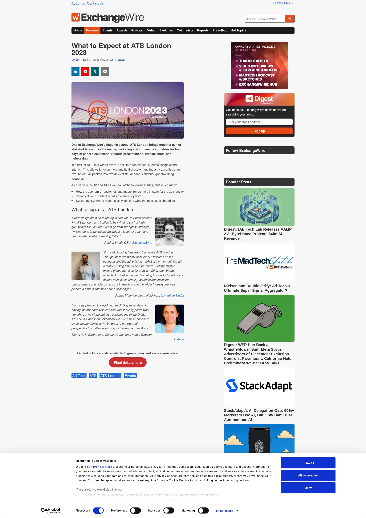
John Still (81, 59)
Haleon (179, 339)
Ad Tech (79, 375)
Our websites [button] (281, 3)
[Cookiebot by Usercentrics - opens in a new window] (50, 510)
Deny (308, 487)
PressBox (220, 30)
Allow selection (308, 475)
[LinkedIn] (254, 160)
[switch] (135, 510)
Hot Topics (238, 30)
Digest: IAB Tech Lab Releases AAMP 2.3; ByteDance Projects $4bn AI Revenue (258, 234)
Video (151, 30)
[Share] (75, 71)
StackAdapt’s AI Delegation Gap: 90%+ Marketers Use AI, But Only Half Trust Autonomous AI (259, 415)
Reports (203, 30)
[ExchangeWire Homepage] (107, 18)
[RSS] (263, 160)
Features (92, 30)
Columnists (185, 30)
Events (108, 30)
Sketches (166, 30)
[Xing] (95, 71)
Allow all (308, 462)
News (121, 59)
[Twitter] (237, 160)
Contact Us (95, 3)
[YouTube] (85, 71)
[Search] (289, 19)
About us (78, 3)
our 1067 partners (99, 466)
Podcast (137, 30)
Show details (224, 510)
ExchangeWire (142, 242)
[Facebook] (246, 160)
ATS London (110, 375)
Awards (122, 30)
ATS (93, 375)
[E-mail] (105, 71)
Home (78, 30)
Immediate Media (172, 295)
